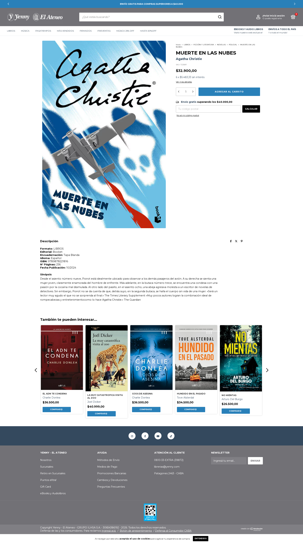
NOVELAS (221, 44)
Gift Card (45, 486)
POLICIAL (233, 44)
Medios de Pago (107, 466)
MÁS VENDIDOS (65, 31)
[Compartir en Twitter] (236, 241)
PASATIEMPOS (43, 31)
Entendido (201, 538)
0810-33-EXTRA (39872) (168, 460)
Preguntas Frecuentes (111, 486)
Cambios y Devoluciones (112, 480)
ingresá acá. (109, 530)
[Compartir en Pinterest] (242, 241)
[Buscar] (220, 17)
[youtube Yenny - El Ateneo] (157, 435)
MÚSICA (25, 31)
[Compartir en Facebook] (231, 241)
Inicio (178, 44)
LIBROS (11, 31)
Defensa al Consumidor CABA (173, 530)
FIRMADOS (86, 31)
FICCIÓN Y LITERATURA (203, 44)
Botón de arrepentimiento (136, 530)
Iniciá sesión (277, 15)
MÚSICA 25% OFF (125, 31)
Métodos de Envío (108, 460)
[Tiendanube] (252, 530)
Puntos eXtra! (48, 480)
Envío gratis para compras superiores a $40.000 (151, 4)
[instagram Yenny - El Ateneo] (132, 435)
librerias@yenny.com (167, 466)
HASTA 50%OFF (148, 31)
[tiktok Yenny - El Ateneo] (170, 435)
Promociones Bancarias (111, 473)
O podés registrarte (272, 18)
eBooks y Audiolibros (53, 493)
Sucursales (46, 466)
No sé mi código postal (188, 115)
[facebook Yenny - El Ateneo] (145, 435)
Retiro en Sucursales (52, 473)
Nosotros (45, 460)
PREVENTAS (103, 31)
